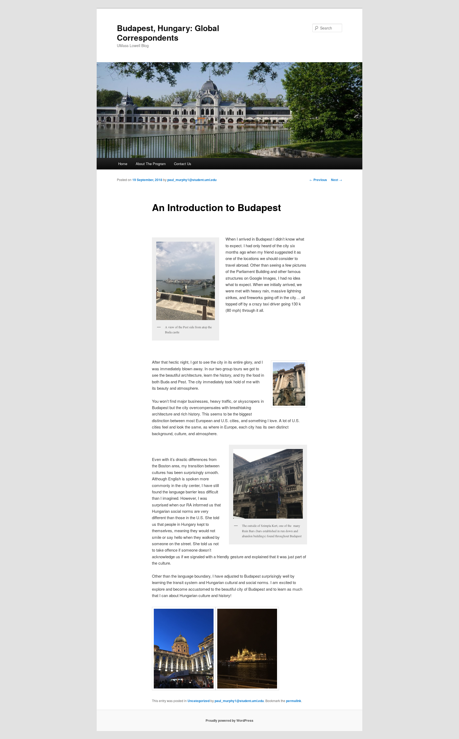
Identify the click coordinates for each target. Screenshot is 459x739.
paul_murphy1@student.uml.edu (191, 179)
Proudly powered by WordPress (229, 720)
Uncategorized (199, 700)
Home (122, 163)
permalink (293, 700)
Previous (318, 179)
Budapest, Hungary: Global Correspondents (168, 32)
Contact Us (182, 163)
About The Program (151, 163)
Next (336, 179)
